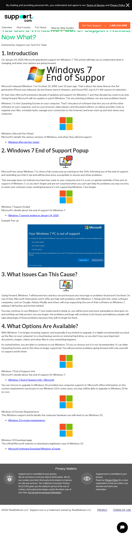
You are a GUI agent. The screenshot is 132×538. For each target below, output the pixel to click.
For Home (40, 27)
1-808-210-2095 (118, 25)
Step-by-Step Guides (62, 27)
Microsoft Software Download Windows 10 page (34, 448)
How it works (23, 27)
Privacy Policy (117, 5)
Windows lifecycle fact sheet (23, 142)
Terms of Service (95, 5)
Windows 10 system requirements (26, 420)
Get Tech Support (91, 25)
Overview (7, 27)
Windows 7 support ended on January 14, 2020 (33, 215)
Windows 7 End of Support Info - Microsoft (31, 379)
